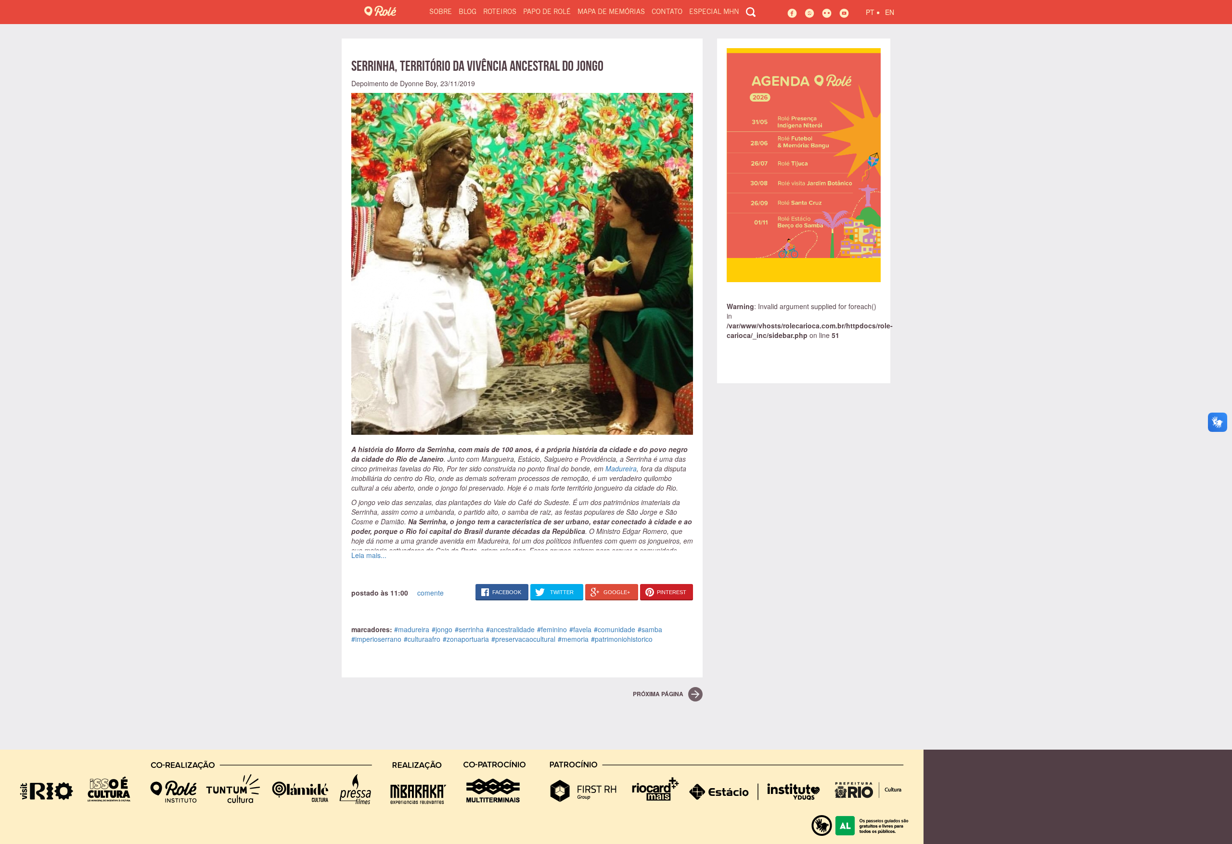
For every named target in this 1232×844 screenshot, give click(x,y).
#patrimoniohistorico (622, 639)
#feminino (552, 629)
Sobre (440, 12)
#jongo (442, 629)
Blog (467, 12)
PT (873, 11)
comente (430, 592)
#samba (650, 629)
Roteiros (499, 12)
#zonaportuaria (466, 639)
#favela (580, 629)
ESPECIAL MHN (714, 12)
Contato (667, 12)
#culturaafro (422, 639)
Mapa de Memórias (611, 12)
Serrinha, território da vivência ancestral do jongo (477, 66)
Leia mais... (368, 555)
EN (889, 12)
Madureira (621, 468)
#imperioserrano (376, 639)
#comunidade (614, 629)
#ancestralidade (510, 629)
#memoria (573, 639)
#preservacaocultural (523, 639)
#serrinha (469, 629)
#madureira (411, 629)
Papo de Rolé (547, 12)
